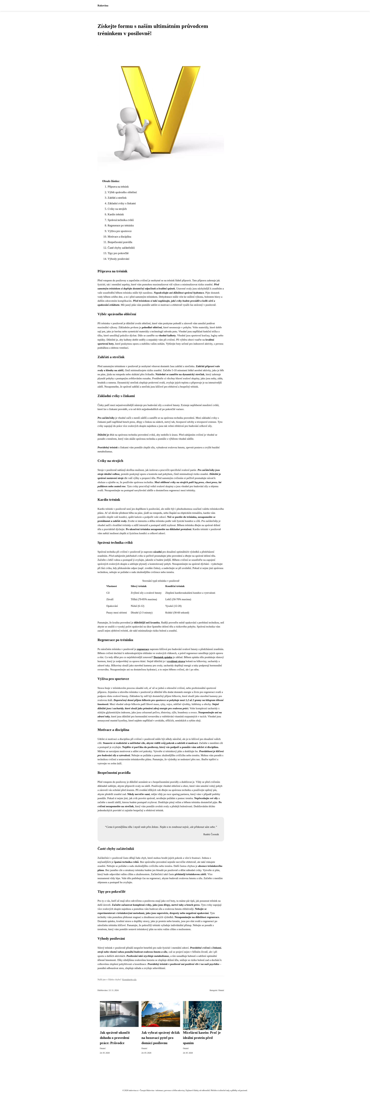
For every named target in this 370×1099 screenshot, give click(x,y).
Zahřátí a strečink (117, 197)
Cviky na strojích (117, 208)
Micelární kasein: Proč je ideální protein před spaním (202, 1038)
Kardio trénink (116, 214)
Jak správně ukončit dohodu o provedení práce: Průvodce (115, 1038)
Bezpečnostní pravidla (120, 242)
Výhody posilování (118, 258)
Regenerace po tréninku (121, 225)
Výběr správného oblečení (122, 192)
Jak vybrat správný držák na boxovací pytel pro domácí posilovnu (160, 1038)
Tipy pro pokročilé (118, 253)
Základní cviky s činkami (122, 203)
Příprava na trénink (118, 186)
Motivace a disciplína (119, 236)
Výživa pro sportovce (120, 231)
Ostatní (221, 990)
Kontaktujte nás (129, 979)
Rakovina (103, 5)
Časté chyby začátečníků (121, 247)
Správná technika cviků (121, 219)
